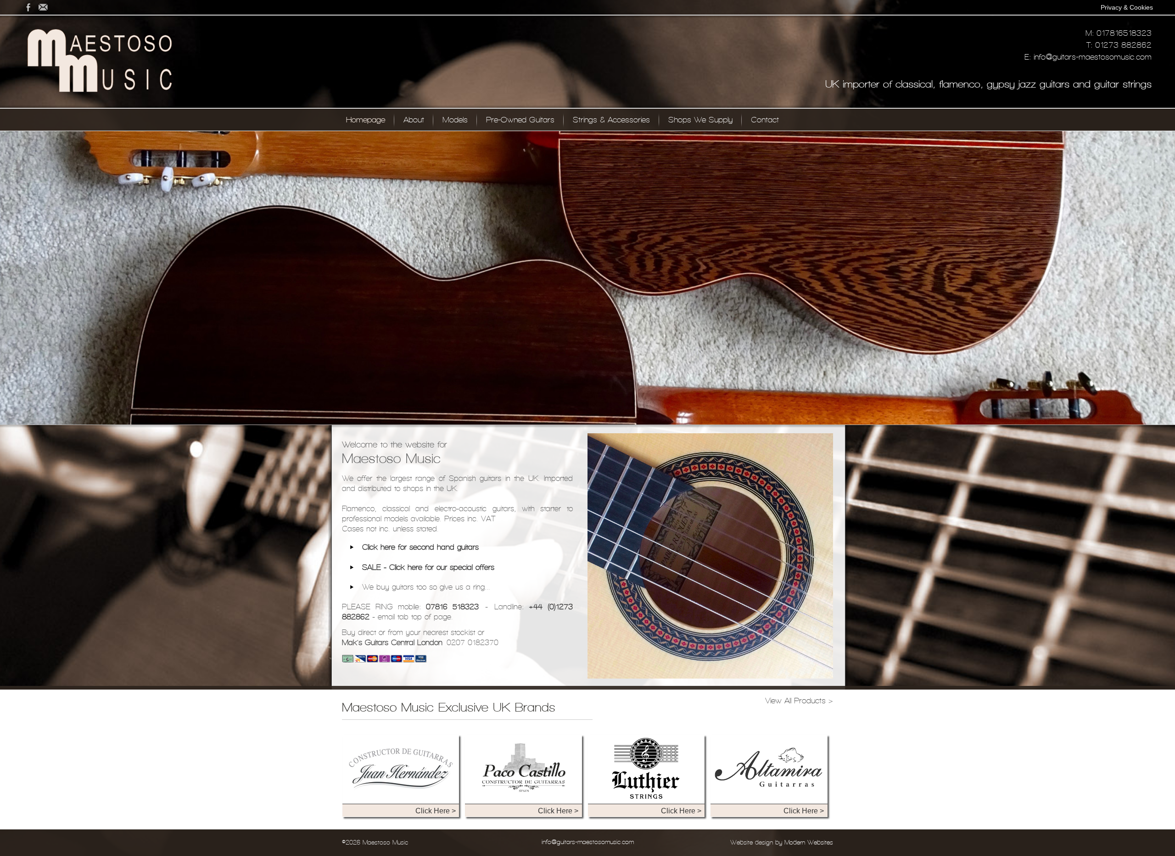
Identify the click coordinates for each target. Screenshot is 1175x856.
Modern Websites (808, 842)
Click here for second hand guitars (420, 547)
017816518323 (1124, 33)
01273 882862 (1123, 45)
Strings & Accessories (611, 119)
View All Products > (799, 700)
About (413, 119)
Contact (765, 119)
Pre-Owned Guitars (520, 119)
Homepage (365, 119)
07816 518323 (452, 606)
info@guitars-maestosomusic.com (1093, 56)
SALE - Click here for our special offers (428, 567)
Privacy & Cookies (1127, 7)
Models (455, 119)
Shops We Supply (700, 119)
